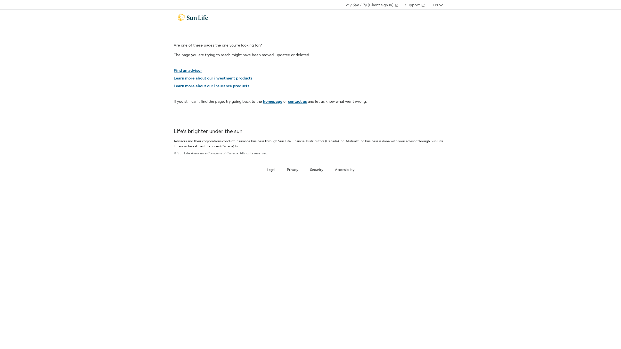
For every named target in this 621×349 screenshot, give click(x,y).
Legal (271, 170)
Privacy (292, 170)
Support (413, 5)
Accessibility (344, 170)
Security (316, 170)
